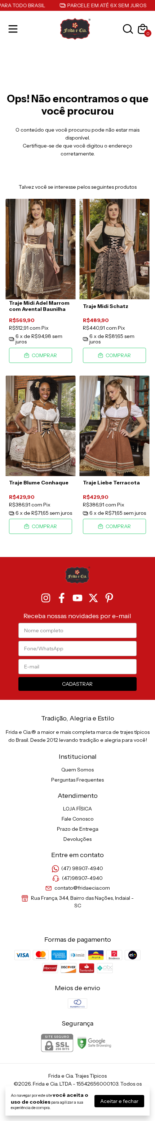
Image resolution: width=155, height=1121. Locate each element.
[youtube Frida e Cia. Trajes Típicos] (77, 598)
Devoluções (77, 839)
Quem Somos (77, 769)
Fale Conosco (78, 819)
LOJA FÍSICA (77, 808)
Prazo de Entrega (77, 829)
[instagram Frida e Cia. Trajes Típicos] (46, 598)
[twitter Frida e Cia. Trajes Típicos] (93, 598)
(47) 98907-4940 (82, 868)
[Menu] (14, 29)
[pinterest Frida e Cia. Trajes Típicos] (109, 598)
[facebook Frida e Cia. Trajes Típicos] (62, 598)
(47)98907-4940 (82, 878)
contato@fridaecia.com (82, 888)
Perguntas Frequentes (77, 779)
